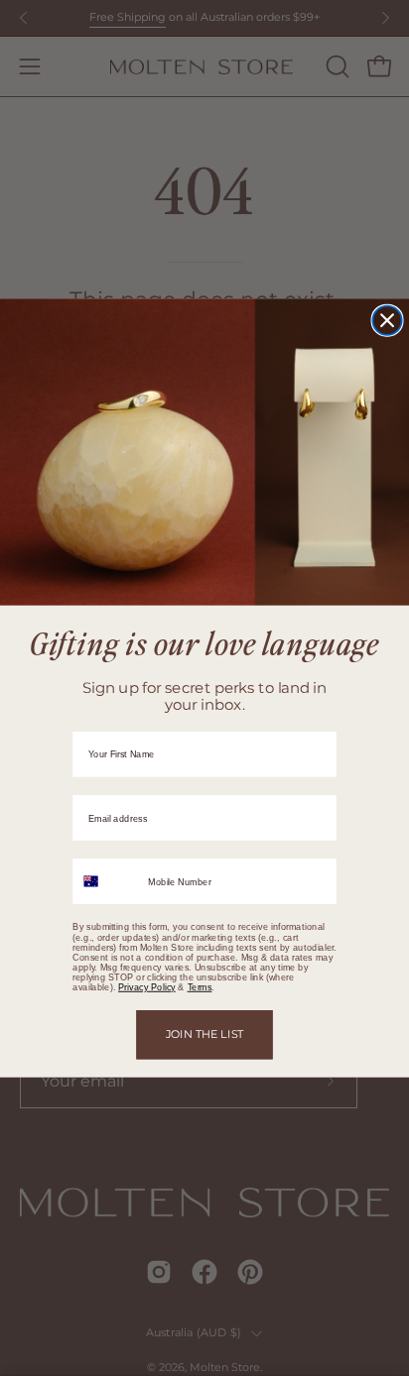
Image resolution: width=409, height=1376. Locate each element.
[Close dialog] (386, 320)
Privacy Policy (147, 987)
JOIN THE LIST (205, 1034)
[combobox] (106, 881)
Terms (200, 987)
